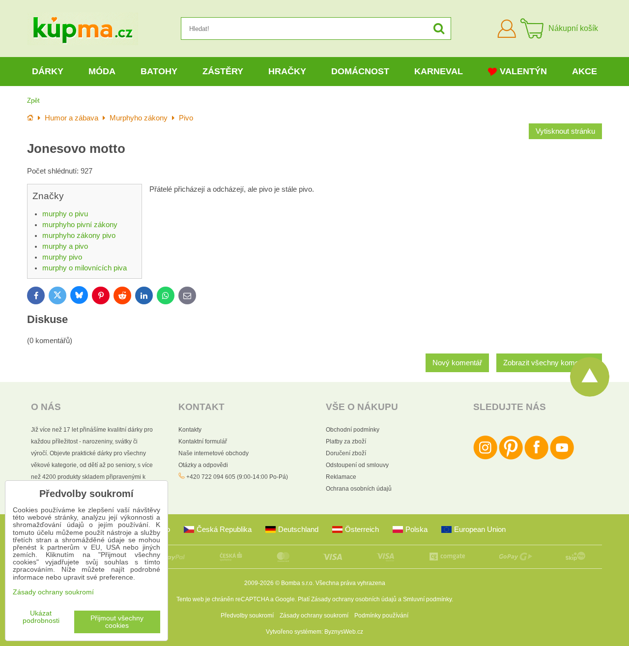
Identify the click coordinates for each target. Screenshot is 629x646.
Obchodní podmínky (352, 429)
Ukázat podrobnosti (41, 617)
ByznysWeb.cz (343, 631)
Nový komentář (457, 363)
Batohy (159, 71)
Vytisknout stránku (565, 131)
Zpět (33, 100)
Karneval (438, 71)
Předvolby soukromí (247, 615)
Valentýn (523, 71)
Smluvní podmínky (427, 599)
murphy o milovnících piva (84, 268)
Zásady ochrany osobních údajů (354, 599)
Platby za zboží (346, 441)
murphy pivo (62, 257)
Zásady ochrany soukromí (314, 615)
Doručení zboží (346, 453)
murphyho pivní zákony (79, 225)
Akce (584, 71)
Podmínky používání (381, 615)
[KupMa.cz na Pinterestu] (511, 457)
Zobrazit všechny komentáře (549, 363)
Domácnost (360, 71)
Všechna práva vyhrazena (350, 583)
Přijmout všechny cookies (116, 622)
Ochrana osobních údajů (359, 488)
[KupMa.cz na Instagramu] (485, 457)
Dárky (47, 71)
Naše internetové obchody (213, 453)
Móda (101, 71)
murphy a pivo (65, 246)
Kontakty (189, 429)
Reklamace (341, 476)
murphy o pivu (65, 214)
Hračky (287, 71)
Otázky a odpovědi (203, 465)
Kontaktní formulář (202, 441)
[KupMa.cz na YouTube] (562, 457)
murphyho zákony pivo (78, 235)
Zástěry (222, 71)
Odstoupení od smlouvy (357, 465)
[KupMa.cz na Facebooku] (536, 457)
